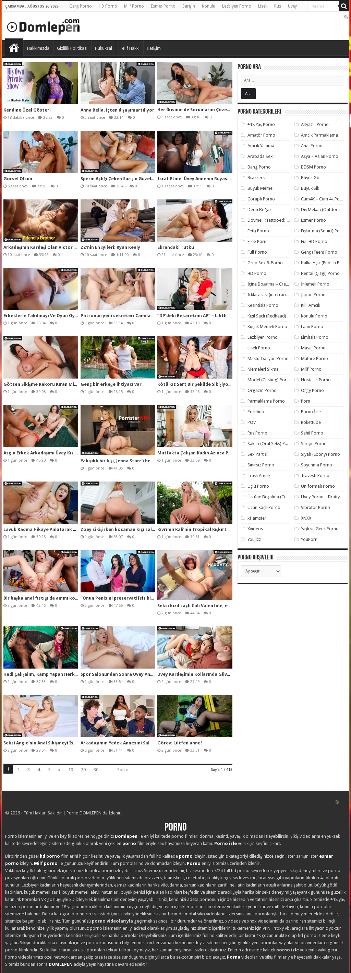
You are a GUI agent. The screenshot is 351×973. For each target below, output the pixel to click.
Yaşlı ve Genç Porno (320, 528)
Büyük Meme (260, 188)
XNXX (306, 518)
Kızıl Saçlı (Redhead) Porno (273, 315)
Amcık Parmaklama (319, 135)
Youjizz (254, 539)
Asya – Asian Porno (319, 156)
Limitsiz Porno (314, 337)
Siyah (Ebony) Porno (320, 454)
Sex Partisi (257, 454)
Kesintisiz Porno (262, 305)
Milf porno (46, 863)
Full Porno (257, 252)
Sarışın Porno (314, 443)
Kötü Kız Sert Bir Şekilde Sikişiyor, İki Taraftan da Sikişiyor (221, 384)
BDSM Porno (313, 167)
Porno (14, 47)
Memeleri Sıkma (263, 369)
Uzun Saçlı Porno (263, 507)
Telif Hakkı (130, 48)
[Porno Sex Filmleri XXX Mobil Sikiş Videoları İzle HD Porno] (43, 25)
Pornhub (255, 411)
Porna (233, 957)
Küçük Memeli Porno (267, 326)
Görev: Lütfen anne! (179, 742)
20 (83, 769)
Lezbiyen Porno (236, 6)
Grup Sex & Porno (265, 262)
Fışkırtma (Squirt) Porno (324, 230)
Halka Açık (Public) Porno (325, 262)
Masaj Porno (313, 347)
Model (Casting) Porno (269, 379)
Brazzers (256, 177)
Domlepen (126, 836)
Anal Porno (312, 145)
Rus (277, 6)
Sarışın (188, 6)
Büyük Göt (311, 177)
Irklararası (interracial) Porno (275, 294)
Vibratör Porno (315, 507)
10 (70, 769)
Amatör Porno (261, 135)
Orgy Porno (312, 390)
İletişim (154, 48)
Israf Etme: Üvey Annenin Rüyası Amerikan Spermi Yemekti (222, 178)
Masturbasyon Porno (268, 358)
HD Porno (108, 6)
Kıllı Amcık (310, 305)
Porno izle (225, 843)
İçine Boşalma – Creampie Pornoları (282, 284)
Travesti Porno (315, 475)
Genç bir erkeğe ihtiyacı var (111, 384)
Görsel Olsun (17, 178)
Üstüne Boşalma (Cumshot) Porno (280, 496)
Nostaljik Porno (316, 379)
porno (129, 843)
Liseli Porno (258, 347)
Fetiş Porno (258, 230)
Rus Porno (257, 433)
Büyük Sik (310, 188)
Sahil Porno (312, 433)
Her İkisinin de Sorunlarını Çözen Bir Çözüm (205, 109)
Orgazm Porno (262, 390)
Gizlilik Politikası (72, 48)
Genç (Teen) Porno (319, 252)
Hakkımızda (38, 48)
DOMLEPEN (61, 964)
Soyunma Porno (316, 464)
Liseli (262, 6)
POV (251, 422)
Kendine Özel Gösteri (27, 110)
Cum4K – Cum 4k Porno (324, 198)
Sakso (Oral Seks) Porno (270, 443)
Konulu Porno (314, 315)
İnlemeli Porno (315, 284)
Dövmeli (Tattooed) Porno (273, 220)
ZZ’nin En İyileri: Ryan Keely (110, 247)
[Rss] (346, 17)
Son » (122, 769)
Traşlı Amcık (258, 475)
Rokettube (311, 422)
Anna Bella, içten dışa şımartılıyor (117, 110)
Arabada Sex (260, 156)
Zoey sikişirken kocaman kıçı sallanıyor (124, 529)
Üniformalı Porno (318, 486)
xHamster (256, 518)
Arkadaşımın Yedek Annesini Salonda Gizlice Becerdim (140, 742)
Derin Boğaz (259, 209)
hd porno (50, 856)
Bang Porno (259, 167)
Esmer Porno (163, 6)
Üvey (292, 6)
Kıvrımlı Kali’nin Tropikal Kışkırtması (197, 529)
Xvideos (255, 528)
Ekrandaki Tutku (175, 247)
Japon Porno (313, 294)
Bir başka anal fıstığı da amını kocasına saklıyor (56, 598)
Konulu (208, 6)
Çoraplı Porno (261, 198)
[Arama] (344, 6)
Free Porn (256, 241)
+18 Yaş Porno (261, 124)
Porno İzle (311, 411)
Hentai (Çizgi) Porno (320, 273)
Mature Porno (314, 358)
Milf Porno (134, 6)
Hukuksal (103, 48)
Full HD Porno (314, 241)
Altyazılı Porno (315, 124)
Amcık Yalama (260, 145)
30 (96, 769)
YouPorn (309, 539)
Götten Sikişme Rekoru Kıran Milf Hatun (47, 384)
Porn (305, 401)
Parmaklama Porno (266, 401)
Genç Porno (80, 6)
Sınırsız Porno (260, 464)
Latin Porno (312, 326)
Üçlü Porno (258, 486)
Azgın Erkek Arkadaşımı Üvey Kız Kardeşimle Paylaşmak (63, 452)
